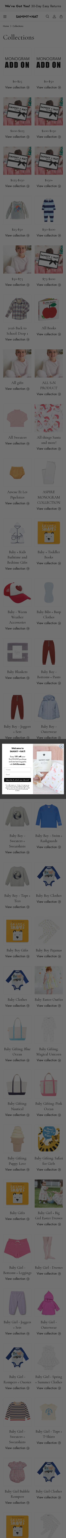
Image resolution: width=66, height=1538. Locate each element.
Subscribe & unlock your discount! (17, 780)
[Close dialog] (61, 746)
